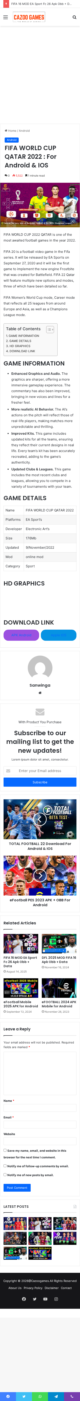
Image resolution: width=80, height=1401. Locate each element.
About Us (15, 1288)
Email (9, 1117)
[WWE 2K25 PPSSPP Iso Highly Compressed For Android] (15, 1238)
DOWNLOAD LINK (22, 351)
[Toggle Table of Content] (48, 329)
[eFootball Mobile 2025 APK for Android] (21, 988)
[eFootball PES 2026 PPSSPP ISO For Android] (64, 1223)
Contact (66, 1288)
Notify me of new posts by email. (30, 1175)
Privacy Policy (33, 1288)
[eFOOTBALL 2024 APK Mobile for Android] (59, 988)
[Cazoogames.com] (29, 17)
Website (9, 1134)
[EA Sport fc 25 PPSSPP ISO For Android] (64, 1238)
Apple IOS (58, 635)
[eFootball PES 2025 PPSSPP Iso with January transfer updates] (40, 1238)
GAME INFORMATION (24, 336)
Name (9, 1100)
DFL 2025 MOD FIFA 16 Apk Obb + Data (59, 959)
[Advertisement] (40, 82)
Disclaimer (52, 1288)
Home (11, 130)
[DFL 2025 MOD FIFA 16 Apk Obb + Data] (59, 943)
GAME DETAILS (20, 341)
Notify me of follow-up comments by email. (38, 1166)
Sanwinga (40, 685)
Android (24, 130)
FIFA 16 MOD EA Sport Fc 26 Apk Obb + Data (42, 4)
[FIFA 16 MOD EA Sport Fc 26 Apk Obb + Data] (21, 943)
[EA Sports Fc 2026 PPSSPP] (15, 1223)
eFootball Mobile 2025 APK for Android (21, 1004)
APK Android (21, 635)
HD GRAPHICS (20, 346)
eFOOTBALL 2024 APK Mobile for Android (59, 1004)
